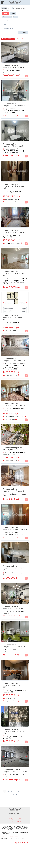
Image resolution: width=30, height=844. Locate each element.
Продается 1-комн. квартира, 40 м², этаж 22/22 (12, 685)
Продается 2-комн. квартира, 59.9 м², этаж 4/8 (13, 186)
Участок (18, 8)
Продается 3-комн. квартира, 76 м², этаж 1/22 (14, 231)
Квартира (4, 8)
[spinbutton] (15, 20)
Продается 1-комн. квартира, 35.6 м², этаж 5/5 (15, 528)
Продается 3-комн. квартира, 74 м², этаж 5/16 (14, 66)
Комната (10, 8)
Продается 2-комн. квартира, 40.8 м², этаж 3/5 (13, 731)
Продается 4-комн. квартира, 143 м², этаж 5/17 (15, 771)
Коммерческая (5, 10)
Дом (14, 8)
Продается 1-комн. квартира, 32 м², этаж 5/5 (14, 646)
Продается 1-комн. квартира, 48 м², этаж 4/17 (14, 360)
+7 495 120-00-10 (15, 818)
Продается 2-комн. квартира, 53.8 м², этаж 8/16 (13, 568)
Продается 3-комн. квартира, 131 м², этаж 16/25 (12, 317)
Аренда (13, 13)
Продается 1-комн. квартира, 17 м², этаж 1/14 (14, 105)
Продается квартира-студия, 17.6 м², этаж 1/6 (13, 449)
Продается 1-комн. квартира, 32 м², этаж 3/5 (14, 404)
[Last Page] (16, 794)
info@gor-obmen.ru (15, 821)
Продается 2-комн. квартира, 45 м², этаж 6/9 (14, 490)
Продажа (5, 13)
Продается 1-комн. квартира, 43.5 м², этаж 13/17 (13, 274)
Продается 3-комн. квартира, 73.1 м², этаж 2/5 (14, 607)
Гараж (23, 8)
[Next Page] (13, 794)
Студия (5, 17)
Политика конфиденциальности (10, 836)
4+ (16, 17)
